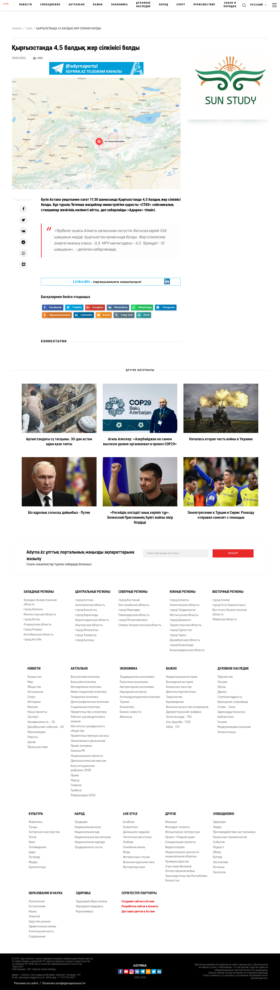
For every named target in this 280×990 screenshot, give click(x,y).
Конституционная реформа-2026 (82, 768)
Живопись (35, 822)
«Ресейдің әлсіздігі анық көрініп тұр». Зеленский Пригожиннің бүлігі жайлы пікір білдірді (140, 518)
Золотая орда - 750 (179, 717)
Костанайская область (133, 605)
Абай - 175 (172, 727)
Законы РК (78, 751)
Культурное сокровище (232, 702)
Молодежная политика (86, 687)
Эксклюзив (220, 862)
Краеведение (175, 702)
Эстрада (34, 857)
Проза (221, 687)
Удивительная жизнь (42, 926)
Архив (31, 742)
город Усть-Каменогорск (229, 605)
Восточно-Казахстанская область (229, 612)
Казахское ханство (179, 687)
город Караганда (86, 615)
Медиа (33, 862)
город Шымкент (180, 620)
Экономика (119, 4)
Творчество (225, 677)
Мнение (32, 707)
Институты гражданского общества (88, 728)
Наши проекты (37, 712)
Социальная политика (85, 707)
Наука (33, 911)
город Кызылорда (181, 645)
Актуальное (35, 692)
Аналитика (127, 707)
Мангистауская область (40, 614)
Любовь (128, 842)
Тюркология (174, 697)
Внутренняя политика (85, 677)
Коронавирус (84, 911)
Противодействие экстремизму (234, 832)
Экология (219, 872)
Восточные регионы (227, 592)
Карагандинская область (92, 620)
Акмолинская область (90, 605)
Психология (36, 901)
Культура (36, 814)
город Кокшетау (86, 610)
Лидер (217, 827)
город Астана (84, 600)
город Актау (32, 619)
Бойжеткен (130, 827)
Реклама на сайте (26, 983)
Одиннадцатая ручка (231, 712)
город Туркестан (181, 630)
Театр (32, 837)
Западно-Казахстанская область (40, 602)
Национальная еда (87, 832)
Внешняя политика (83, 682)
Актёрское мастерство (44, 832)
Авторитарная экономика (137, 687)
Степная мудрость (229, 697)
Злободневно (50, 4)
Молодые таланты (177, 827)
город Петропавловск (133, 620)
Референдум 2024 (83, 795)
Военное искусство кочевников (187, 707)
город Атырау (33, 629)
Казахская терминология (230, 837)
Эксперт (33, 717)
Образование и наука (46, 893)
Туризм (124, 702)
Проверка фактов (177, 861)
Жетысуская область (184, 615)
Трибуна (76, 790)
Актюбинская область (38, 634)
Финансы (126, 717)
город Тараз (178, 635)
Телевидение (37, 847)
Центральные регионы (92, 592)
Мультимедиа (36, 732)
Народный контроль (133, 692)
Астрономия (37, 906)
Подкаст (218, 847)
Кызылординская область (187, 650)
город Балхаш (84, 640)
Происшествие (204, 4)
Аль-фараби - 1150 (178, 722)
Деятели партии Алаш (181, 692)
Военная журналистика (139, 862)
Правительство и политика (89, 712)
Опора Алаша (226, 732)
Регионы (218, 867)
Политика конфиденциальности (63, 983)
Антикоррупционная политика (140, 697)
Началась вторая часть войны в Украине (221, 439)
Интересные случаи (136, 857)
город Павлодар (129, 610)
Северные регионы (132, 592)
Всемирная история (179, 682)
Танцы (33, 827)
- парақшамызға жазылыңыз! (107, 281)
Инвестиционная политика (89, 692)
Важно (98, 4)
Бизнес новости (130, 712)
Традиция (81, 822)
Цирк (32, 852)
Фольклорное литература (182, 832)
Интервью (34, 702)
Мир (30, 682)
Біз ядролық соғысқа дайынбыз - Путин (59, 513)
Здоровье (219, 822)
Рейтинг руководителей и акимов (88, 719)
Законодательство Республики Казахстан (186, 878)
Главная (17, 29)
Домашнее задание (136, 832)
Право (75, 775)
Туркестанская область (185, 625)
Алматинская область (184, 605)
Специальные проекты (180, 842)
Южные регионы (182, 592)
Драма (222, 692)
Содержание (37, 936)
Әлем (29, 29)
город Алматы (179, 600)
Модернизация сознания (234, 727)
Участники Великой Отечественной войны (180, 869)
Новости (25, 4)
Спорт (180, 4)
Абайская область (224, 619)
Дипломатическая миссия (88, 761)
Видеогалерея (174, 847)
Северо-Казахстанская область (139, 625)
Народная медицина (89, 906)
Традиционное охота (88, 847)
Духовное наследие (143, 5)
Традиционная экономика (137, 677)
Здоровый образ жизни (91, 901)
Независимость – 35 (41, 722)
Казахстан (34, 677)
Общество (34, 687)
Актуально (77, 4)
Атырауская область (37, 624)
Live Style (130, 814)
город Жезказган (86, 630)
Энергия (34, 916)
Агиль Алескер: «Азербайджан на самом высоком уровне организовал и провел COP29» (140, 442)
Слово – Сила (226, 707)
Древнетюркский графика (183, 712)
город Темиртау (86, 635)
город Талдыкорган (183, 610)
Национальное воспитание (93, 837)
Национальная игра (88, 827)
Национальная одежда (90, 842)
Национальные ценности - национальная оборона (182, 854)
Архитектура (37, 867)
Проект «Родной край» (180, 837)
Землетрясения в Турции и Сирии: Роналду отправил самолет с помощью (221, 515)
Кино (32, 842)
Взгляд (217, 857)
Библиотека (225, 717)
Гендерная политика (84, 697)
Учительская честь (41, 931)
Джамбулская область (185, 640)
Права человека (81, 746)
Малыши (171, 822)
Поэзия (222, 682)
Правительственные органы (90, 736)
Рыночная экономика (134, 682)
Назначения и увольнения (88, 741)
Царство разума (40, 921)
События (219, 842)
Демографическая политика (90, 702)
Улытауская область (89, 625)
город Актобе (33, 639)
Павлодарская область (133, 615)
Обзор (217, 852)
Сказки (222, 722)
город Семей (221, 600)
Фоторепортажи (134, 867)
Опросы (32, 737)
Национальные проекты (87, 756)
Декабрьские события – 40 (45, 727)
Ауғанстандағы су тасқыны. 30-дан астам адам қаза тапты (59, 442)
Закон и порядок (230, 5)
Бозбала (128, 822)
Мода (126, 852)
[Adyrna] (6, 5)
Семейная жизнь (134, 847)
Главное (76, 785)
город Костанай (129, 600)
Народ (163, 4)
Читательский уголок (137, 837)
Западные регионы (39, 592)
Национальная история (181, 677)
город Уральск (33, 609)
